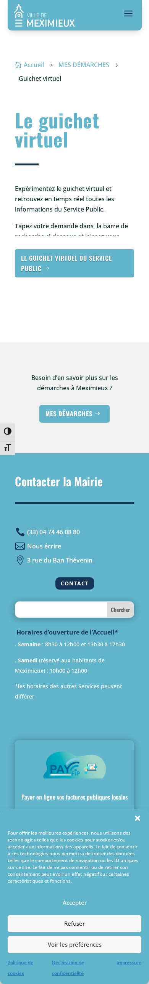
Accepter (75, 902)
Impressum (129, 962)
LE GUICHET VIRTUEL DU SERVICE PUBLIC (66, 263)
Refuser (74, 923)
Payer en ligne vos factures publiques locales (74, 796)
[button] (137, 818)
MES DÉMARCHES (68, 413)
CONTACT (75, 583)
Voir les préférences (75, 944)
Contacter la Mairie (59, 481)
